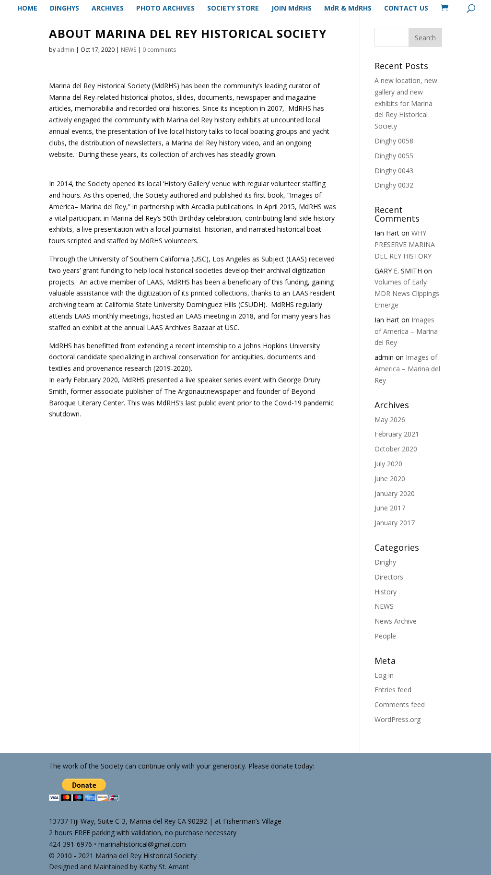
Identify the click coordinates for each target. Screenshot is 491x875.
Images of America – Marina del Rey (406, 331)
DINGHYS (64, 8)
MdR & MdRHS (348, 8)
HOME (27, 8)
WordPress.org (397, 719)
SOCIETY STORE (233, 8)
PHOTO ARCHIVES (165, 8)
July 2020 (388, 463)
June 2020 (389, 478)
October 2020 (395, 448)
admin (65, 50)
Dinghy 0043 (393, 170)
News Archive (395, 621)
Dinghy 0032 (393, 184)
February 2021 (396, 433)
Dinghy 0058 (393, 140)
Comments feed (399, 704)
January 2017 (394, 522)
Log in (384, 675)
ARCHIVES (108, 8)
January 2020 (394, 493)
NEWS (128, 50)
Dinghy (385, 562)
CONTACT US (406, 8)
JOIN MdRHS (291, 8)
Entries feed (392, 689)
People (385, 635)
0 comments (159, 50)
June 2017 (389, 507)
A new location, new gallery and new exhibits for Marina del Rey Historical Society (405, 103)
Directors (388, 576)
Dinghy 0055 (393, 155)
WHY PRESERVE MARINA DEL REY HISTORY (404, 244)
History (385, 591)
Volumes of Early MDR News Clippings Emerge (406, 293)
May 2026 (389, 419)
